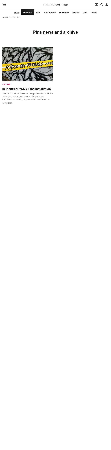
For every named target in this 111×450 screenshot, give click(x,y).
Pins (19, 17)
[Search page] (101, 4)
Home (5, 17)
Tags (13, 17)
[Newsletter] (96, 4)
